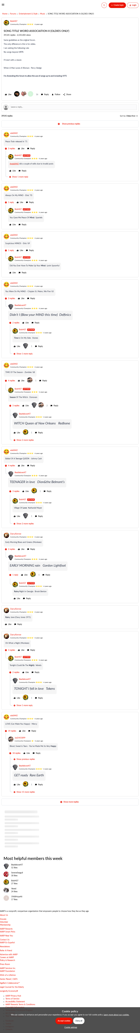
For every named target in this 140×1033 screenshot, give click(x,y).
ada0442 (14, 133)
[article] (70, 141)
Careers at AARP (7, 957)
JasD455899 (20, 738)
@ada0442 (14, 164)
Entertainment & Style (28, 14)
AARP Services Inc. (8, 968)
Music (42, 14)
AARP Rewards (6, 929)
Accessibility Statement (15, 1002)
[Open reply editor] (70, 107)
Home (4, 14)
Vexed (13, 889)
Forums (13, 14)
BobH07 (13, 21)
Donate (3, 919)
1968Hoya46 (16, 897)
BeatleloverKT (20, 305)
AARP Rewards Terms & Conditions (20, 1005)
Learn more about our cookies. (116, 1015)
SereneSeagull (17, 873)
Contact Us (4, 940)
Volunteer (4, 922)
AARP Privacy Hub (13, 996)
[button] (3, 6)
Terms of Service (12, 999)
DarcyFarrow (15, 534)
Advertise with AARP (9, 955)
